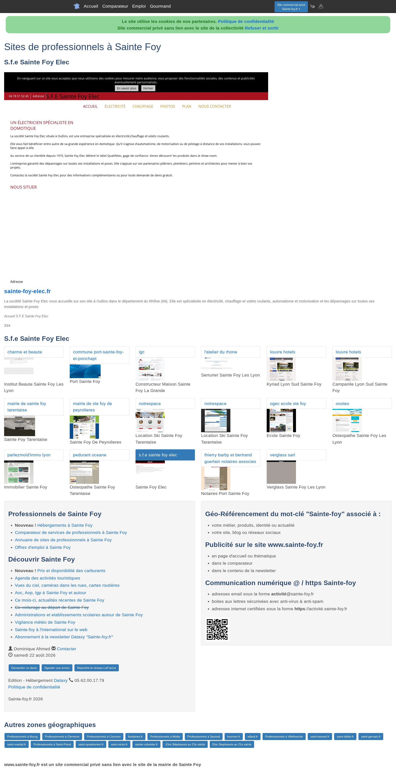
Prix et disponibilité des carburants (71, 570)
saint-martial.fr (16, 744)
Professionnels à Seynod (203, 736)
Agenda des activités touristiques (47, 578)
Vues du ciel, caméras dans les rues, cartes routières (67, 585)
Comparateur (115, 6)
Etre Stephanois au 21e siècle (231, 744)
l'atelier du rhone (220, 351)
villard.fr (253, 736)
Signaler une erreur (57, 667)
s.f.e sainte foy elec (158, 454)
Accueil (91, 6)
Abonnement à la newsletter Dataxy (64, 636)
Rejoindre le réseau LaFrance (96, 667)
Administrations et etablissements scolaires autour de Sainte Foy (79, 614)
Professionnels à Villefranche (284, 736)
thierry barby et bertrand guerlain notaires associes (230, 458)
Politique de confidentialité (246, 21)
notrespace (150, 403)
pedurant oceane (89, 454)
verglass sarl (282, 454)
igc (142, 351)
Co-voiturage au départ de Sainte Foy (52, 607)
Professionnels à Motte (165, 736)
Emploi (139, 6)
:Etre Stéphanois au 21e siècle (185, 744)
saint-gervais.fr (371, 736)
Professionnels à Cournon (104, 736)
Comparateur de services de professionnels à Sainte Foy (71, 532)
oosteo (342, 403)
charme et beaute (24, 351)
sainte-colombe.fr (146, 744)
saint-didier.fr (345, 736)
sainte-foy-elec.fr (27, 291)
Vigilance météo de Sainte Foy (45, 622)
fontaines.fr (135, 736)
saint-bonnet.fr (319, 736)
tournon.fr (233, 736)
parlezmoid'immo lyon (29, 454)
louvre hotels (282, 351)
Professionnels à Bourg (22, 736)
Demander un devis (24, 667)
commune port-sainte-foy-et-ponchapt (98, 355)
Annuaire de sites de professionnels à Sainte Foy (63, 539)
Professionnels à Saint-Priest (52, 744)
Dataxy (61, 680)
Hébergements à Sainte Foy (65, 525)
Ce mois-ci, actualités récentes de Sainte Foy (59, 600)
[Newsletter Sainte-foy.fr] (312, 6)
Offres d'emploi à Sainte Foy (43, 547)
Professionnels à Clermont (62, 736)
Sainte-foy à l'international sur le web (51, 629)
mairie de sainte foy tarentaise (26, 406)
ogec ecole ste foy (288, 403)
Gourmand (160, 6)
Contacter (66, 648)
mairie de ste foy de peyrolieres (92, 406)
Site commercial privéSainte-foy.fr (291, 7)
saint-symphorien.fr (91, 744)
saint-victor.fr (119, 744)
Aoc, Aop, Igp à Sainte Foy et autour (50, 592)
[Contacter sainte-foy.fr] (321, 6)
